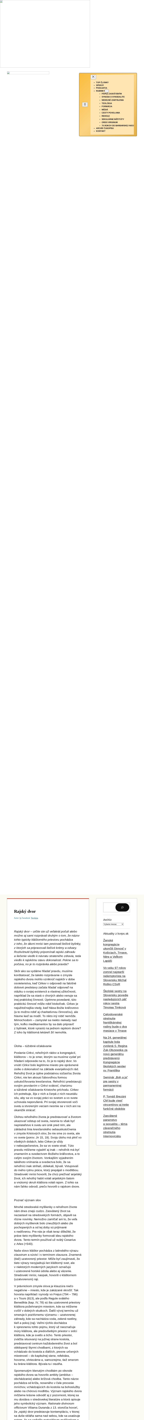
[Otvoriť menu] (85, 104)
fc (20, 918)
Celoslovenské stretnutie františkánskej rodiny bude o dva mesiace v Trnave (115, 1022)
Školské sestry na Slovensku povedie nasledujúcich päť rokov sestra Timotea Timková (115, 999)
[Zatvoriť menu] (93, 77)
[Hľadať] (122, 907)
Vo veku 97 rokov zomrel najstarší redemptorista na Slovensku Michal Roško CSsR (114, 976)
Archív (107, 919)
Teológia (34, 918)
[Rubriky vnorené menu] (107, 90)
